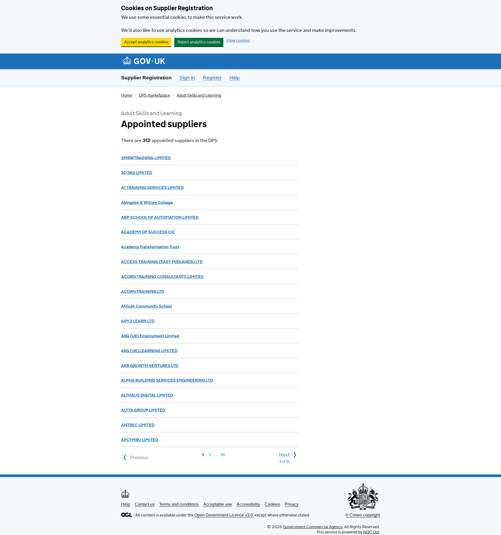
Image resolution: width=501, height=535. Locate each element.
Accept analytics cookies (146, 42)
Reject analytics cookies (198, 42)
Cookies (272, 504)
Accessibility (248, 504)
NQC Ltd (371, 532)
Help (125, 504)
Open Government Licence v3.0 (223, 515)
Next (284, 458)
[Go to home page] (144, 61)
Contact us (144, 504)
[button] (146, 158)
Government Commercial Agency (312, 527)
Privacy (292, 504)
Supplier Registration (146, 77)
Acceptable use (217, 504)
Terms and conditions (179, 504)
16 (223, 454)
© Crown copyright (362, 515)
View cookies (238, 40)
